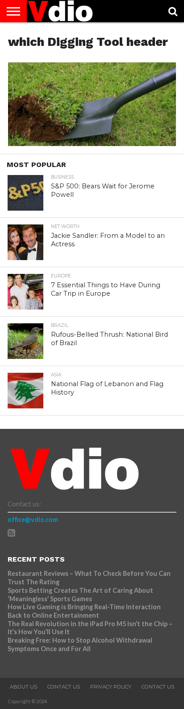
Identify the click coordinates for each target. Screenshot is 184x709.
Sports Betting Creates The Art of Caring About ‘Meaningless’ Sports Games (80, 595)
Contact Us (63, 687)
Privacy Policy (110, 687)
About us (23, 687)
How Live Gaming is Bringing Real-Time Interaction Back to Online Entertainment (84, 611)
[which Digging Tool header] (92, 143)
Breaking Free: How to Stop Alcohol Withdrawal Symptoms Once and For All (80, 644)
